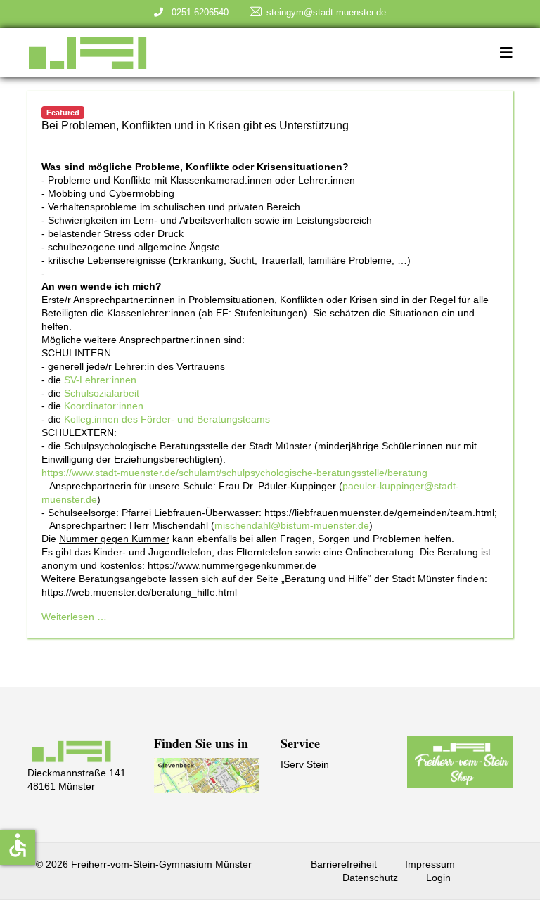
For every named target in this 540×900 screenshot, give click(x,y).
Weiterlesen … (74, 616)
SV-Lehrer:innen (100, 379)
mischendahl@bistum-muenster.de (291, 525)
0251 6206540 (197, 12)
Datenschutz (370, 877)
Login (438, 877)
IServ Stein (305, 764)
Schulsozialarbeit (101, 393)
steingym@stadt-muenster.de (326, 12)
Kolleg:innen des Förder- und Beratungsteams (167, 419)
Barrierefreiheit (344, 864)
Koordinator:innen (103, 405)
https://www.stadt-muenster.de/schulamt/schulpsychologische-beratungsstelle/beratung (234, 472)
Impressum (430, 864)
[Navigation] (506, 52)
